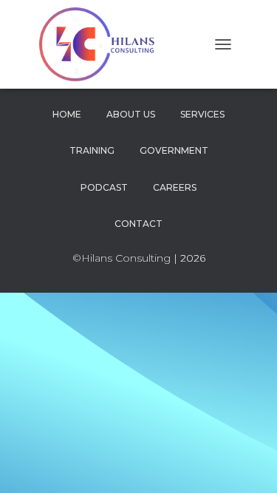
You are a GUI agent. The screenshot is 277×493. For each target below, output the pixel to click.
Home (66, 114)
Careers (174, 187)
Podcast (104, 187)
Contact (138, 223)
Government (174, 150)
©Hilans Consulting (121, 258)
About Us (130, 114)
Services (202, 114)
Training (91, 150)
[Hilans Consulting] (106, 44)
